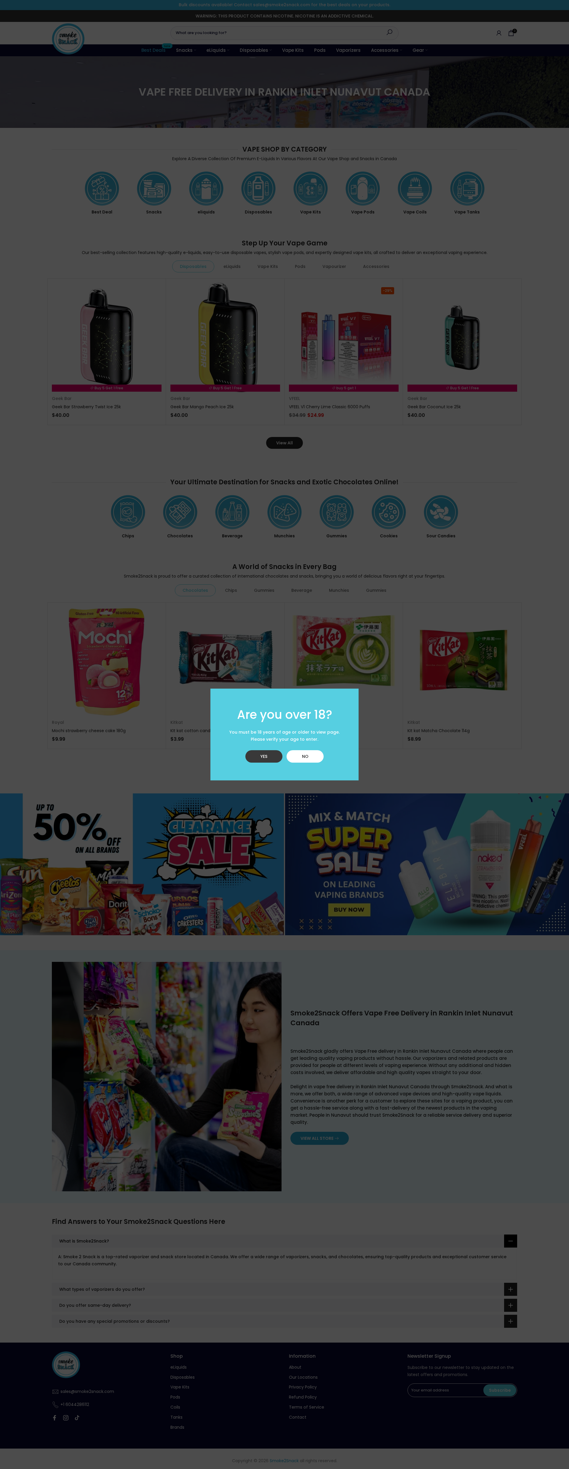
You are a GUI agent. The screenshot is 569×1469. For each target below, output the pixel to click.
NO (305, 756)
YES (263, 756)
